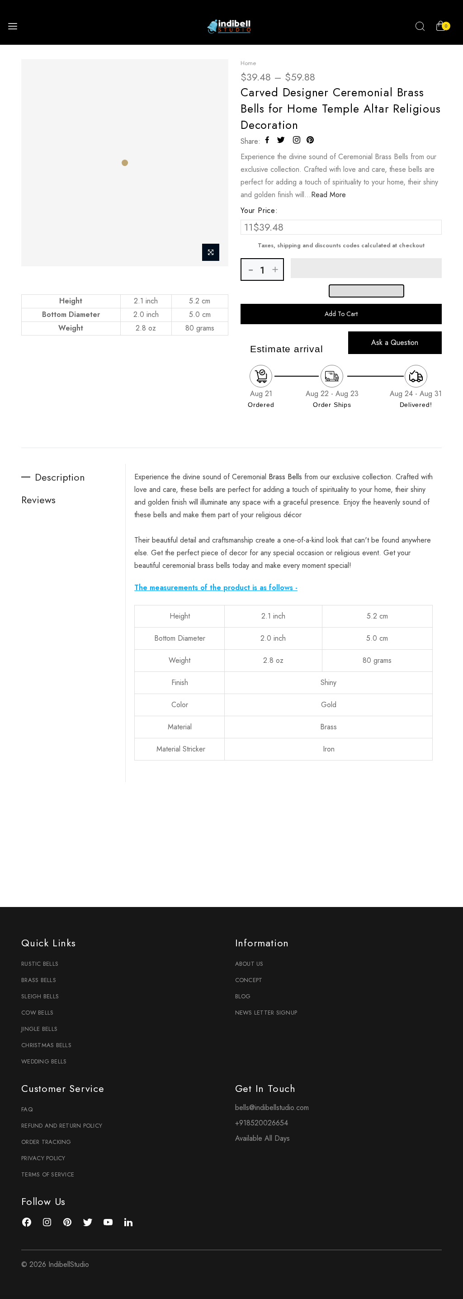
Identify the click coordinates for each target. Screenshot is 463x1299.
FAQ (27, 1109)
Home (248, 63)
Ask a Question (394, 342)
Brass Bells (38, 980)
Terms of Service (47, 1174)
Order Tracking (46, 1142)
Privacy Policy (43, 1158)
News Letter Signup (266, 1012)
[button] (366, 268)
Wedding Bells (43, 1061)
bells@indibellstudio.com (272, 1107)
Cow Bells (37, 1012)
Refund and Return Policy (61, 1125)
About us (249, 963)
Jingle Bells (39, 1029)
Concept (249, 980)
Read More (328, 194)
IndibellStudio (68, 1264)
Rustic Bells (39, 963)
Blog (243, 996)
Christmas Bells (46, 1045)
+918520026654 (261, 1123)
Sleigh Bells (40, 996)
